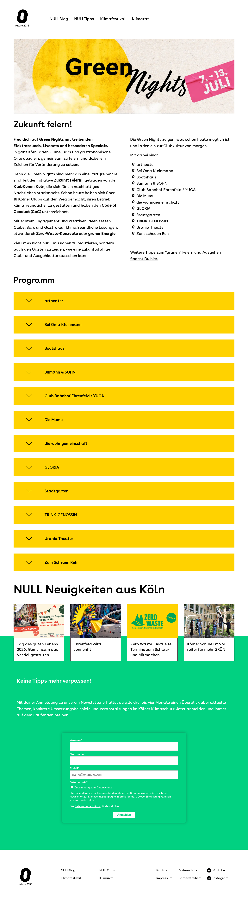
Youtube (219, 870)
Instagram (220, 878)
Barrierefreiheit (189, 878)
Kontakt (162, 870)
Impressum (164, 878)
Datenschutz (187, 870)
